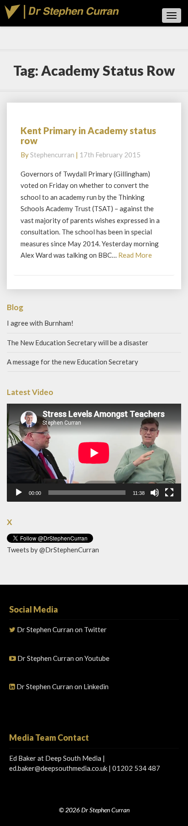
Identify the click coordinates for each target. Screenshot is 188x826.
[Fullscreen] (169, 492)
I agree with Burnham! (40, 323)
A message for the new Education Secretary (72, 362)
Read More (135, 255)
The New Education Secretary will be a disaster (77, 342)
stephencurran (52, 155)
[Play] (18, 492)
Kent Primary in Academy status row (88, 135)
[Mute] (154, 492)
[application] (94, 453)
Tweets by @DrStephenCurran (53, 549)
